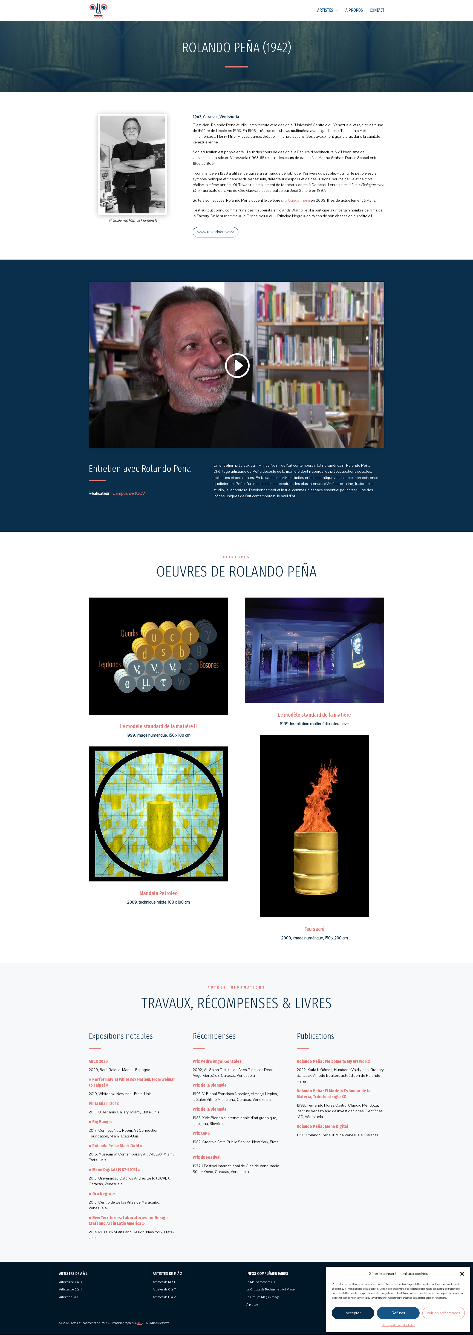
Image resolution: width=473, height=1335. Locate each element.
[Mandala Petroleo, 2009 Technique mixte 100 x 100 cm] (158, 881)
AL (139, 1323)
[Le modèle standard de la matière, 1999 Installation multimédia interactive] (314, 703)
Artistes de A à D (70, 1282)
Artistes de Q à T (164, 1289)
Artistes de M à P (164, 1282)
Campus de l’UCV (129, 493)
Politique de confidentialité (398, 1325)
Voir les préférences (443, 1313)
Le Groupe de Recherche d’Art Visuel (270, 1289)
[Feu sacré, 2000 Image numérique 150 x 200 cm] (314, 917)
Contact (377, 10)
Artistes (325, 10)
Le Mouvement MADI (261, 1282)
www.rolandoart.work (215, 232)
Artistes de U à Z (164, 1297)
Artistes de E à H (70, 1289)
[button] (462, 1274)
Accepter (353, 1313)
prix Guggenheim (295, 200)
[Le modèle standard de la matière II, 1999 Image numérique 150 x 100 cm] (158, 714)
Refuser (398, 1313)
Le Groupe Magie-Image (262, 1297)
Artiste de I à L (69, 1297)
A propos (354, 10)
